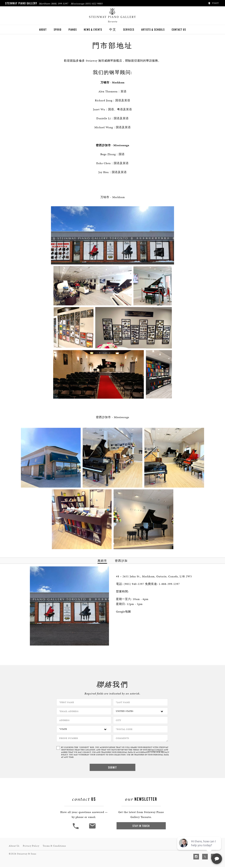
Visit (215, 3)
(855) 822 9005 (94, 3)
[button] (76, 829)
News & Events (93, 29)
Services (128, 29)
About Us (14, 845)
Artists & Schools (153, 29)
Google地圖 (123, 611)
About (43, 29)
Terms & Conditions (54, 845)
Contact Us (179, 29)
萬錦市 (102, 560)
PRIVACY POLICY (155, 750)
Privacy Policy (31, 845)
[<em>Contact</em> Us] (92, 829)
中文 (112, 29)
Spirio (58, 29)
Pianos (73, 29)
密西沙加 (121, 560)
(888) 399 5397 (59, 3)
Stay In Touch (141, 826)
